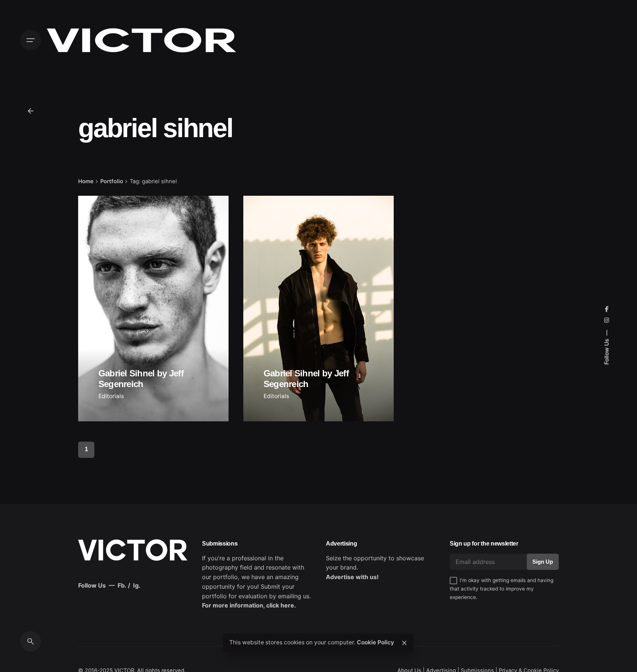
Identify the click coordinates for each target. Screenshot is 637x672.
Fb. (122, 585)
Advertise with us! (352, 577)
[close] (404, 643)
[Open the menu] (30, 40)
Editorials (111, 396)
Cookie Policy (375, 642)
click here (280, 605)
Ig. (136, 585)
